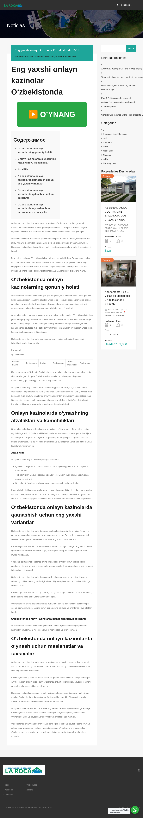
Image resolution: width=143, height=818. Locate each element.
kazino (38, 231)
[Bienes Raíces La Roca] (13, 6)
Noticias (29, 790)
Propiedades (31, 785)
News (105, 146)
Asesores (9, 790)
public (105, 159)
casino (106, 138)
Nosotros (107, 155)
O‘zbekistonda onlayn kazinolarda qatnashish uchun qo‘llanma (36, 194)
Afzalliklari (24, 169)
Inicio (7, 785)
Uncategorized (54, 56)
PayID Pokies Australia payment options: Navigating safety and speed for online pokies (118, 102)
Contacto (9, 795)
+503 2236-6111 (127, 5)
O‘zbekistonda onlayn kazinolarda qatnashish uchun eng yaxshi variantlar (36, 180)
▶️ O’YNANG (52, 114)
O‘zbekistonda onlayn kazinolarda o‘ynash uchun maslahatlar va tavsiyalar (34, 208)
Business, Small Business (115, 134)
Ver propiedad (118, 197)
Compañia (107, 142)
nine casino (108, 151)
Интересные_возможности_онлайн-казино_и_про (118, 87)
